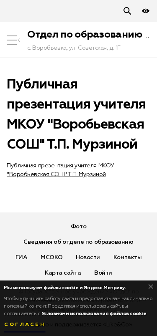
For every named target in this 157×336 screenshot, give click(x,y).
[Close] (151, 286)
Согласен (24, 324)
